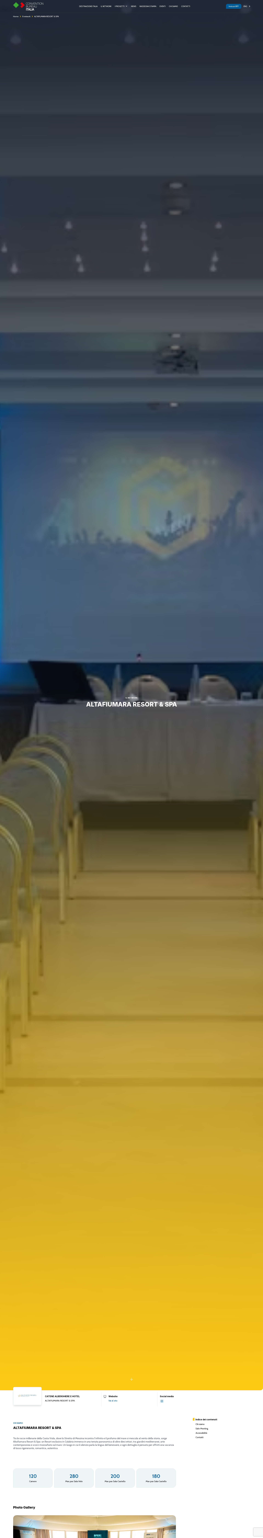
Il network (106, 6)
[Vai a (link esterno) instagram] (162, 1401)
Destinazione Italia (88, 6)
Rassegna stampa (148, 6)
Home (15, 16)
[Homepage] (28, 6)
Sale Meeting (202, 1428)
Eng (245, 6)
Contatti (185, 6)
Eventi (163, 6)
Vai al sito (112, 1400)
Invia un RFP (234, 6)
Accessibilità (201, 1433)
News (133, 6)
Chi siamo (173, 6)
